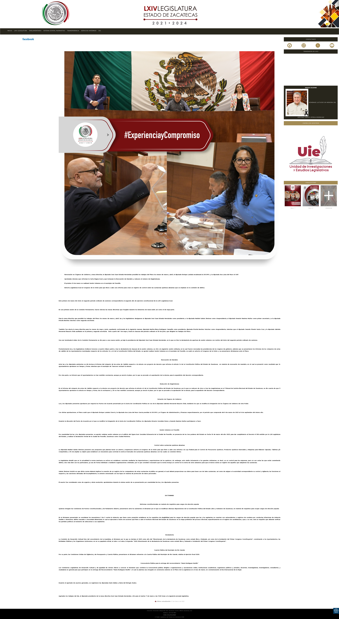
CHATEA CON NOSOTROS (311, 123)
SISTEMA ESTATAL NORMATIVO (54, 30)
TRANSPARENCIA (73, 30)
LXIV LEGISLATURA (20, 30)
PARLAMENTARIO (35, 30)
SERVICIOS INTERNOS (88, 30)
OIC (99, 30)
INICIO (9, 30)
